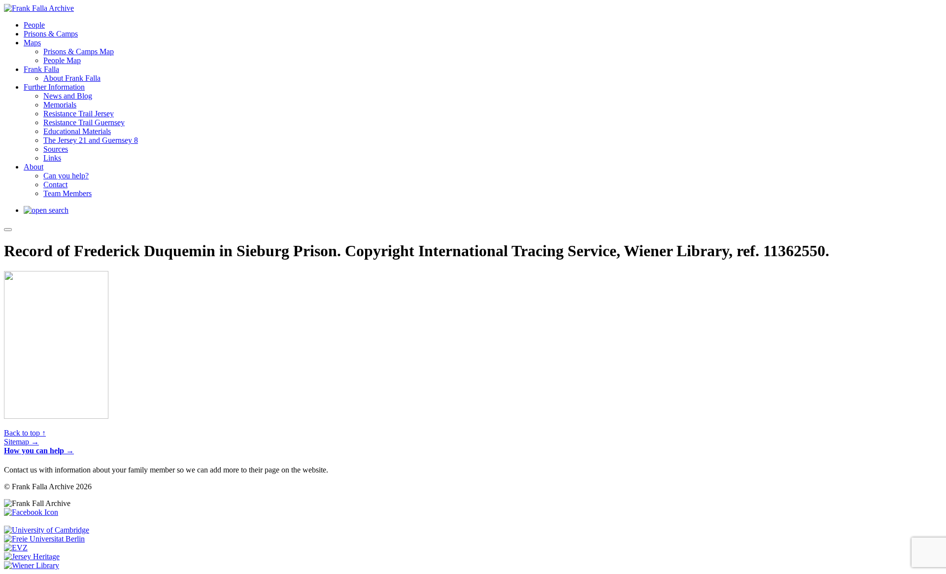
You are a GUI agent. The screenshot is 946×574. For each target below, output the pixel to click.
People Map (62, 60)
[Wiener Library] (31, 565)
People (34, 25)
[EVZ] (16, 547)
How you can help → (39, 450)
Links (52, 158)
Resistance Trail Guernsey (84, 122)
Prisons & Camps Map (78, 51)
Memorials (59, 105)
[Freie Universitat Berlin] (44, 539)
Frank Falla (41, 69)
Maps (32, 42)
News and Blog (67, 96)
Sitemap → (21, 442)
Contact (55, 184)
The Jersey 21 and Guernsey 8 (90, 140)
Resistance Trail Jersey (78, 113)
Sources (55, 149)
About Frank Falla (72, 78)
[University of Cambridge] (46, 530)
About (33, 167)
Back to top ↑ (25, 433)
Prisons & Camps (51, 34)
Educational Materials (77, 131)
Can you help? (66, 175)
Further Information (54, 87)
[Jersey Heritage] (32, 556)
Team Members (67, 193)
